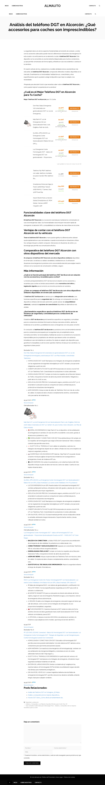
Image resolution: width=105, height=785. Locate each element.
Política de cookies (69, 777)
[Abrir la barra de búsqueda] (99, 5)
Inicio (7, 5)
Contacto (92, 5)
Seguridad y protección (32, 702)
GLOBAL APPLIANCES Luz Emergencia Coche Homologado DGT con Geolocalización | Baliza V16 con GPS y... (43, 138)
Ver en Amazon (28, 403)
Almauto (52, 6)
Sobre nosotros (17, 5)
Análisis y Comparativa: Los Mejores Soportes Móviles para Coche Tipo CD (46, 704)
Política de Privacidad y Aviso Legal (52, 777)
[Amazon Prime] (33, 400)
